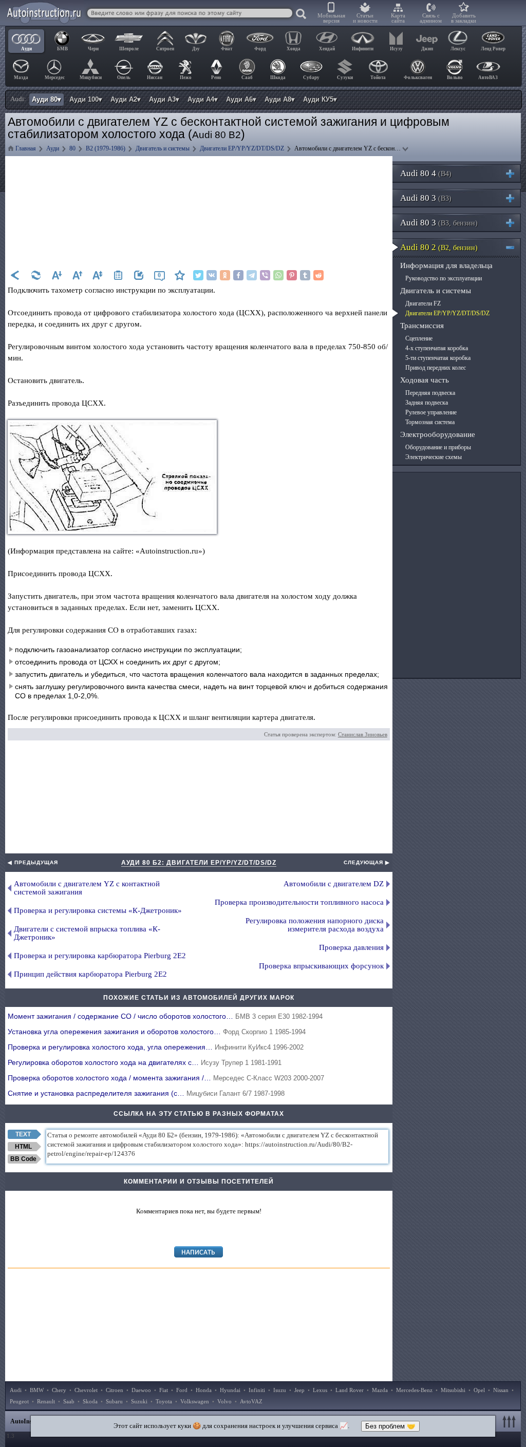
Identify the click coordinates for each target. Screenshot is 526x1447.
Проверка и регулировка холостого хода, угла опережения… (156, 1047)
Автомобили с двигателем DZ (334, 884)
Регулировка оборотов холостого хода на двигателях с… (144, 1062)
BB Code (23, 1159)
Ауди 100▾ (85, 99)
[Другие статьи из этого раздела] (118, 275)
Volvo (224, 1401)
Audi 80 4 (426, 173)
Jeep (299, 1390)
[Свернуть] (514, 247)
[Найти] (301, 14)
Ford (181, 1390)
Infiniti (257, 1390)
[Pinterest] (291, 275)
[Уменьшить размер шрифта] (56, 275)
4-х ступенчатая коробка (436, 348)
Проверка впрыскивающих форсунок (321, 966)
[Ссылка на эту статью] (138, 275)
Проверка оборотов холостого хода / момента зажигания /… (166, 1078)
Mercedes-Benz (414, 1390)
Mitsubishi (453, 1390)
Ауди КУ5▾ (320, 99)
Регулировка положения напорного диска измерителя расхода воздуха (315, 925)
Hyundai (230, 1390)
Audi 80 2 (439, 247)
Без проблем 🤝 (390, 1426)
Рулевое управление (431, 412)
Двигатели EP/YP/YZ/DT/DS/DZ (447, 313)
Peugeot (19, 1401)
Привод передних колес (435, 367)
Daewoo (141, 1390)
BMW (37, 1390)
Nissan (501, 1390)
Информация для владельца (446, 265)
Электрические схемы (433, 457)
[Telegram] (251, 275)
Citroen (114, 1390)
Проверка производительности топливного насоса (299, 902)
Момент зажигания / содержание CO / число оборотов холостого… (165, 1016)
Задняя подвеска (426, 402)
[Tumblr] (305, 275)
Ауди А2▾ (125, 99)
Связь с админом (431, 18)
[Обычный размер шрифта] (97, 275)
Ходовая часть (424, 380)
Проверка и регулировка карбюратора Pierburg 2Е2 (100, 955)
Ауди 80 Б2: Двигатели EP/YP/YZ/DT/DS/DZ (198, 862)
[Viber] (265, 275)
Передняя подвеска (430, 392)
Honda (204, 1390)
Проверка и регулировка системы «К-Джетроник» (98, 910)
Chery (59, 1390)
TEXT (23, 1134)
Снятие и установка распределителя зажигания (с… (146, 1093)
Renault (46, 1401)
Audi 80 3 (426, 198)
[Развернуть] (514, 173)
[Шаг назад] (15, 275)
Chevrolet (86, 1390)
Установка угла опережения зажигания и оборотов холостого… (157, 1031)
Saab (68, 1401)
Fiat (163, 1390)
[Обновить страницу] (36, 275)
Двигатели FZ (423, 303)
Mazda (380, 1390)
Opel (479, 1390)
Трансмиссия (422, 325)
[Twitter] (198, 275)
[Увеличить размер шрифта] (77, 275)
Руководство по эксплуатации (443, 278)
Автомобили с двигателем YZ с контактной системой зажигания (87, 888)
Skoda (90, 1401)
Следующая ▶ (367, 862)
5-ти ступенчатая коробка (438, 357)
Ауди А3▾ (164, 99)
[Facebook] (238, 275)
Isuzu (279, 1390)
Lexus (320, 1390)
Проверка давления (351, 947)
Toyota (164, 1401)
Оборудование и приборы (438, 447)
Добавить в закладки (463, 18)
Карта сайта (398, 18)
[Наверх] (510, 1421)
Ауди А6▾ (241, 99)
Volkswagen (194, 1401)
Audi (16, 1390)
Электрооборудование (437, 434)
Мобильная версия (331, 18)
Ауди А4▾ (202, 99)
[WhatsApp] (278, 275)
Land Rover (349, 1390)
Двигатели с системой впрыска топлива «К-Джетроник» (87, 933)
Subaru (114, 1401)
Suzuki (139, 1401)
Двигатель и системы (435, 291)
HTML (23, 1146)
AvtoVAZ (251, 1401)
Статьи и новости (365, 18)
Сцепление (419, 338)
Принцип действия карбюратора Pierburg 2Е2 (90, 974)
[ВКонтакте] (211, 275)
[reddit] (318, 275)
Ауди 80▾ (46, 99)
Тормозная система (430, 422)
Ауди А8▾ (280, 99)
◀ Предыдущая (33, 862)
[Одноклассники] (225, 275)
